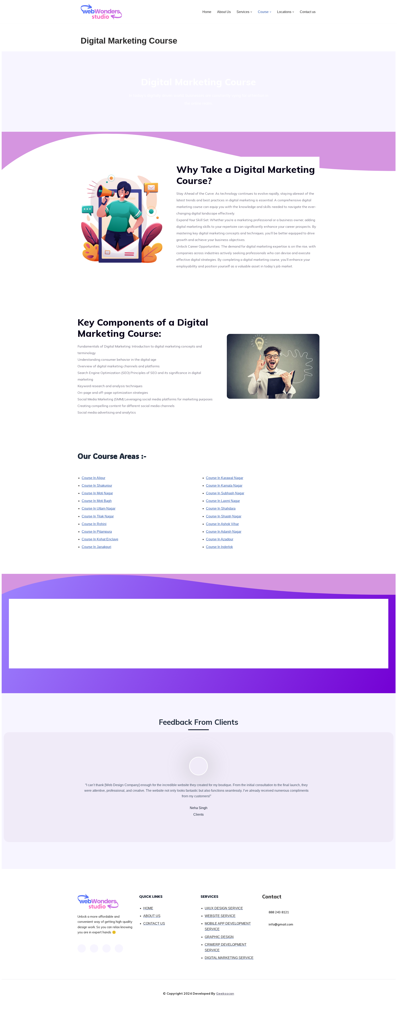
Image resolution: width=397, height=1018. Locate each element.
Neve (84, 1012)
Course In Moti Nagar (97, 493)
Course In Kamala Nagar (224, 485)
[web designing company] (101, 12)
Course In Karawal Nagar (224, 478)
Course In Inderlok (219, 547)
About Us (224, 12)
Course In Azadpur (219, 539)
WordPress (117, 1012)
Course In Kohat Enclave (100, 539)
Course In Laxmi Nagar (223, 501)
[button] (251, 12)
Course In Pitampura (97, 531)
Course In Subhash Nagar (225, 493)
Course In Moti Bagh (97, 501)
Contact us (308, 12)
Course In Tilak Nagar (98, 516)
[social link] (82, 948)
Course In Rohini (94, 524)
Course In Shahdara (221, 508)
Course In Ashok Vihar (222, 524)
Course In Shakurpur (97, 485)
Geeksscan (225, 993)
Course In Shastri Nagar (223, 516)
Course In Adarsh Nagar (223, 531)
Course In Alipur (93, 478)
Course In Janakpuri (96, 547)
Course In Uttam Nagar (98, 508)
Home (206, 12)
